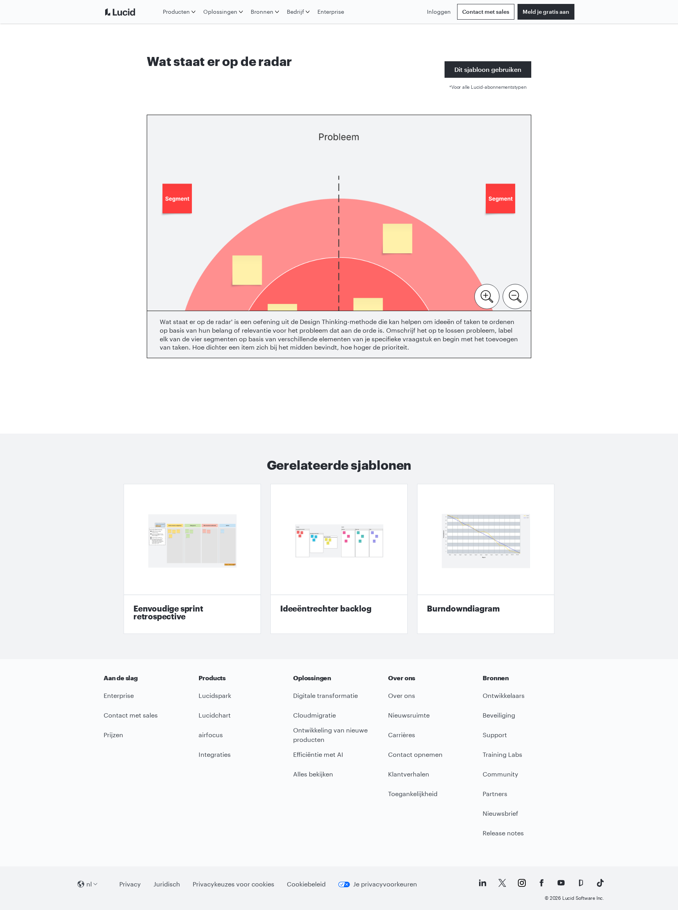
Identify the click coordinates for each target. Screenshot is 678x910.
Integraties (215, 754)
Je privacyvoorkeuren (385, 884)
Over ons (401, 695)
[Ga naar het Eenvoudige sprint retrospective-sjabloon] (192, 559)
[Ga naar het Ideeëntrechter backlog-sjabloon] (339, 559)
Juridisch (166, 884)
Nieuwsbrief (500, 813)
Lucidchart (215, 715)
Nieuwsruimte (409, 715)
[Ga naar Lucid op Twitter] (502, 883)
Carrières (401, 734)
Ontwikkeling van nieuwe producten (330, 735)
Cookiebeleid (306, 884)
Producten (176, 11)
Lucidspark (215, 695)
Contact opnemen (415, 754)
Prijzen (113, 734)
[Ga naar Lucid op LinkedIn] (483, 883)
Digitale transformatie (325, 695)
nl (89, 884)
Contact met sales (485, 11)
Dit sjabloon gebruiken (487, 69)
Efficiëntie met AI (318, 754)
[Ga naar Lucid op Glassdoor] (581, 883)
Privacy (130, 884)
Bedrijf (295, 11)
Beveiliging (499, 715)
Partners (495, 793)
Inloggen (439, 11)
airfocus (211, 734)
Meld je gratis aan (546, 11)
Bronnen (262, 11)
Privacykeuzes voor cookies (233, 884)
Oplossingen (220, 11)
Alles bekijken (313, 774)
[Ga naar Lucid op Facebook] (541, 883)
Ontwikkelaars (504, 695)
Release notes (503, 833)
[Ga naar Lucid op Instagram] (522, 883)
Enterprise (330, 11)
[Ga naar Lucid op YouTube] (561, 883)
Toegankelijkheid (412, 793)
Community (500, 774)
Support (495, 734)
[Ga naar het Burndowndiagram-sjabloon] (485, 559)
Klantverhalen (408, 774)
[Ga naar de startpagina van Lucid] (132, 12)
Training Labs (502, 754)
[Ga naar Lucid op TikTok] (600, 883)
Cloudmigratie (314, 715)
